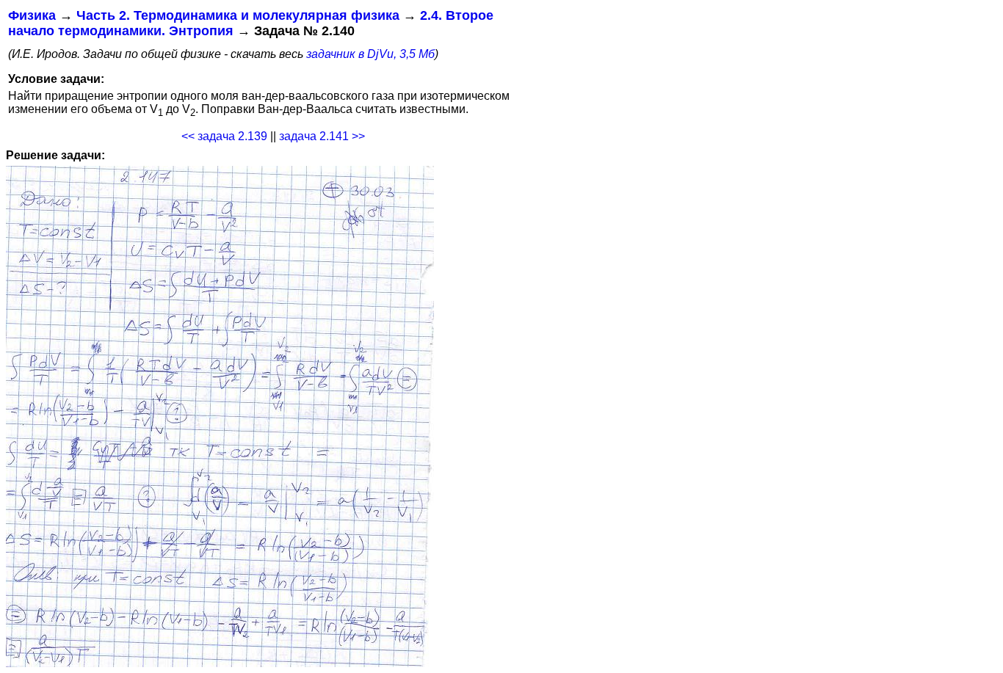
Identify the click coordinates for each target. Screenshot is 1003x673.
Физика (32, 15)
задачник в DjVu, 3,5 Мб (370, 54)
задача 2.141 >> (322, 136)
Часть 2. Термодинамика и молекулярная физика (237, 15)
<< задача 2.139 (224, 136)
